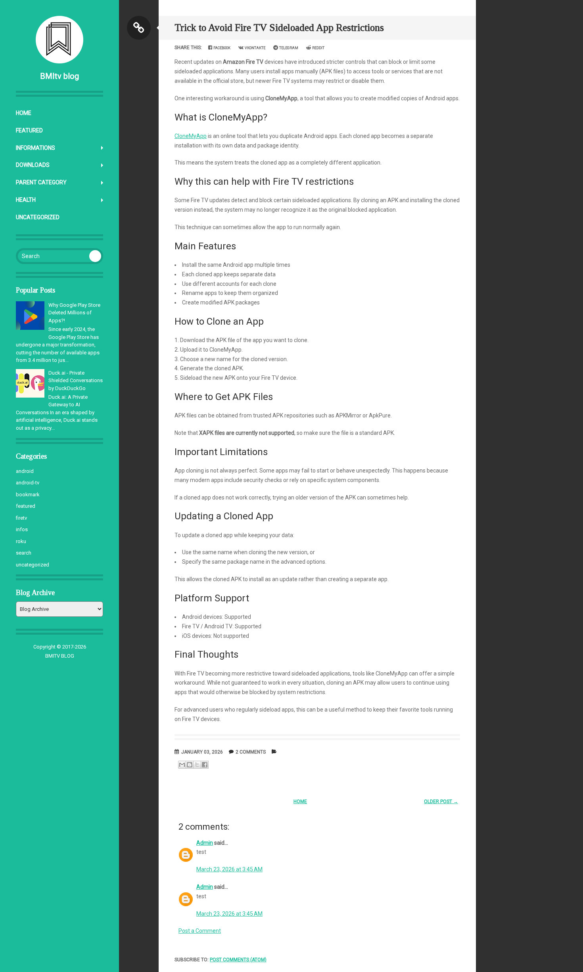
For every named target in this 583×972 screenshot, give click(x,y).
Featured (29, 130)
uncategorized (32, 565)
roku (21, 541)
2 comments (251, 752)
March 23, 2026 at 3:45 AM (229, 869)
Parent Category (41, 182)
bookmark (28, 494)
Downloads (33, 165)
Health (26, 200)
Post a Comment (199, 931)
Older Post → (441, 801)
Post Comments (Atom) (238, 959)
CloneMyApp (191, 136)
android (25, 471)
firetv (21, 518)
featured (25, 506)
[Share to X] (197, 765)
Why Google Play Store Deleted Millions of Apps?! (74, 312)
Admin (204, 843)
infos (22, 529)
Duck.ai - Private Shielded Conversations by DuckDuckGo (75, 380)
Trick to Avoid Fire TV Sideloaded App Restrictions (279, 27)
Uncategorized (37, 217)
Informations (35, 148)
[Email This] (182, 765)
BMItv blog (59, 76)
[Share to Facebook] (205, 765)
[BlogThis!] (190, 765)
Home (23, 113)
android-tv (27, 483)
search (23, 553)
